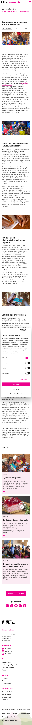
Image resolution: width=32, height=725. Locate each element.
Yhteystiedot (6, 662)
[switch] (27, 363)
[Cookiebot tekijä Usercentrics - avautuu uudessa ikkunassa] (19, 330)
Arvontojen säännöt (8, 717)
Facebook (8, 648)
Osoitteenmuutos (8, 667)
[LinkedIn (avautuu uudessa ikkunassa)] (25, 605)
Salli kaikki (16, 384)
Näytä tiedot (23, 379)
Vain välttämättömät (16, 394)
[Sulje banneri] (29, 330)
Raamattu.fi (7, 692)
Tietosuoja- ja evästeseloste (20, 714)
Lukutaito (11, 593)
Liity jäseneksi (6, 683)
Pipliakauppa (7, 694)
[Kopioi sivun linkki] (7, 605)
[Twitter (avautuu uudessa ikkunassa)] (16, 605)
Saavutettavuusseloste (9, 720)
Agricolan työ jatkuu (12, 478)
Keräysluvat (6, 714)
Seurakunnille (6, 697)
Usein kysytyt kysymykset (10, 665)
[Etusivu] (10, 2)
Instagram (8, 651)
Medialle (5, 700)
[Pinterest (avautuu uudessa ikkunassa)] (20, 605)
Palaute (4, 670)
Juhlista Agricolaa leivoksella (15, 520)
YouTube (8, 654)
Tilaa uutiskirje (7, 681)
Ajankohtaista (7, 29)
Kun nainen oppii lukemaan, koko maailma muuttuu (15, 565)
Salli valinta (16, 389)
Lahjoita (5, 678)
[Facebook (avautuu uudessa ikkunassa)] (12, 605)
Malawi (21, 593)
